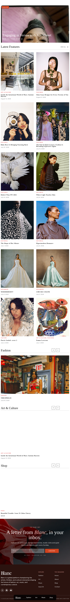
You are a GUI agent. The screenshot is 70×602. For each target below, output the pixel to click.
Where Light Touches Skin (45, 195)
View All (63, 47)
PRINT (3, 510)
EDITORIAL (39, 192)
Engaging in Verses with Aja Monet (27, 35)
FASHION (4, 395)
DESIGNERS (4, 289)
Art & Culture (6, 92)
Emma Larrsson (42, 340)
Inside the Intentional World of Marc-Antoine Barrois (17, 95)
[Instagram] (2, 590)
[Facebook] (6, 590)
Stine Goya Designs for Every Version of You (52, 95)
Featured (5, 7)
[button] (53, 350)
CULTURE (4, 338)
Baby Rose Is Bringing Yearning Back (14, 145)
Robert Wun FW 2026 (9, 195)
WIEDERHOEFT (7, 292)
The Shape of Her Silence (10, 243)
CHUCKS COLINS (43, 292)
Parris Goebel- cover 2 (9, 340)
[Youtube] (10, 590)
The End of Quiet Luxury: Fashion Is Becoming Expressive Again (49, 145)
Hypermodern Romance (44, 243)
